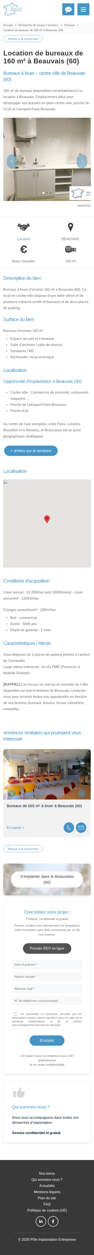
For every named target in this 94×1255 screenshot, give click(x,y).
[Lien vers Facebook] (53, 1221)
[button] (82, 161)
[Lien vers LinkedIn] (41, 1221)
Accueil (8, 25)
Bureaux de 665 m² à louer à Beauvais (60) (44, 806)
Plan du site (47, 1198)
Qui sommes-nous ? (47, 1179)
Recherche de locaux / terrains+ (38, 25)
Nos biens (47, 1173)
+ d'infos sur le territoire (30, 451)
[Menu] (83, 9)
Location (23, 239)
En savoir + (15, 828)
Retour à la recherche (23, 39)
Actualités (47, 1186)
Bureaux (69, 25)
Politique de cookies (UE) (47, 1210)
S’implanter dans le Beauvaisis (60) (47, 879)
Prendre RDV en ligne (47, 948)
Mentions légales (47, 1192)
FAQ (47, 1204)
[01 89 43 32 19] (69, 827)
